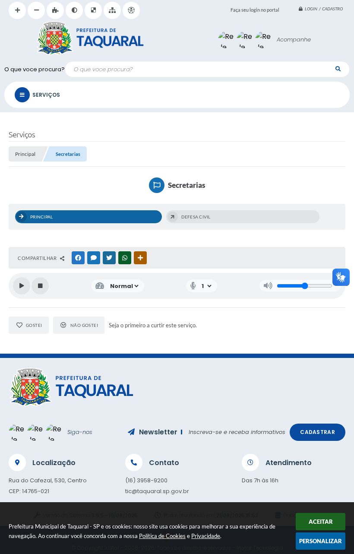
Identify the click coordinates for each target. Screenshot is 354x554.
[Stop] (40, 285)
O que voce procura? (34, 69)
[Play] (21, 285)
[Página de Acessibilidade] (131, 10)
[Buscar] (337, 68)
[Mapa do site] (112, 10)
